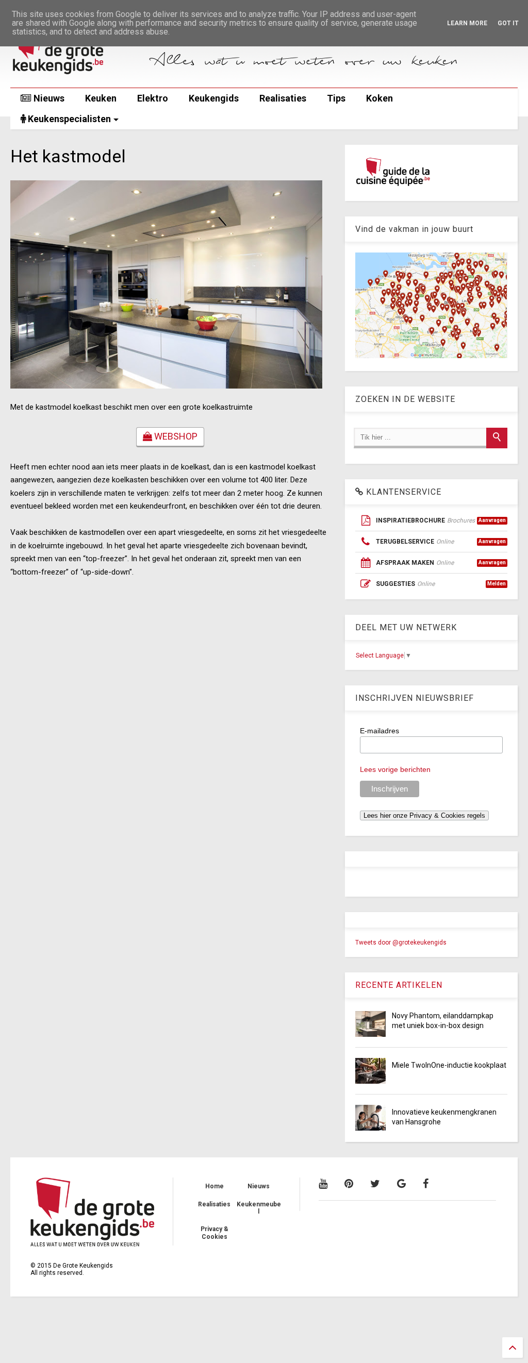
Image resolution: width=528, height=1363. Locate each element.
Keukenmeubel (259, 1208)
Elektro (152, 98)
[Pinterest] (348, 1183)
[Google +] (401, 1183)
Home (214, 1186)
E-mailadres (379, 731)
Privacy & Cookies (214, 1232)
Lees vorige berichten (395, 769)
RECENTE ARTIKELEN (398, 985)
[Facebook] (425, 1183)
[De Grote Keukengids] (76, 74)
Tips (336, 98)
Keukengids (214, 98)
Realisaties (282, 98)
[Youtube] (323, 1183)
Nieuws (47, 98)
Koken (379, 98)
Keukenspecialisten (68, 118)
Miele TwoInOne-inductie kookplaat (449, 1065)
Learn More (467, 23)
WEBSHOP (174, 436)
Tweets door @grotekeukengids (401, 942)
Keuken (101, 98)
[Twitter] (375, 1183)
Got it (508, 23)
